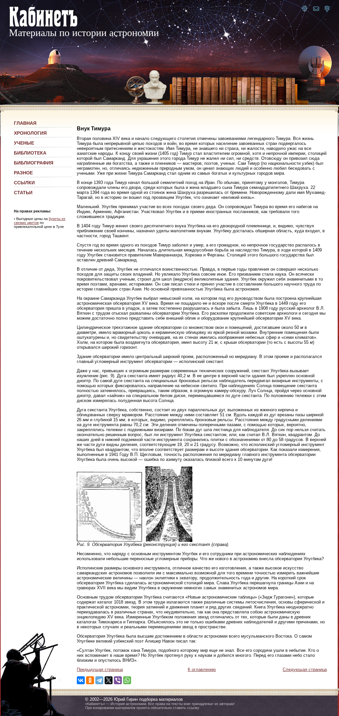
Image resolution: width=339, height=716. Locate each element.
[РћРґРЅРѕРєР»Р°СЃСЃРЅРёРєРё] (90, 680)
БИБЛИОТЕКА (30, 153)
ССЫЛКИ (24, 182)
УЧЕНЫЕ (24, 143)
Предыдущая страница (100, 669)
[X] (109, 680)
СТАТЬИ (23, 192)
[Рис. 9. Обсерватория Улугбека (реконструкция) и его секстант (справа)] (135, 540)
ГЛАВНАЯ (25, 123)
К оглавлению (202, 669)
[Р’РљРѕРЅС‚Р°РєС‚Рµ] (81, 680)
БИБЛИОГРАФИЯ (33, 162)
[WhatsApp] (127, 680)
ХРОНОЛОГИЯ (30, 133)
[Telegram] (99, 680)
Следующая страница (305, 669)
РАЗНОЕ (23, 172)
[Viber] (118, 680)
